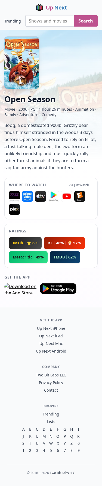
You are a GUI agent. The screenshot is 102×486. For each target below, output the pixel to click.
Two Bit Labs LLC (51, 375)
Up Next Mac (51, 343)
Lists (51, 421)
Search (85, 21)
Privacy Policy (51, 382)
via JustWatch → (81, 185)
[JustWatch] (14, 196)
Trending (12, 21)
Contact (51, 390)
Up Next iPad (51, 335)
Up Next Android (51, 351)
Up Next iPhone (51, 328)
